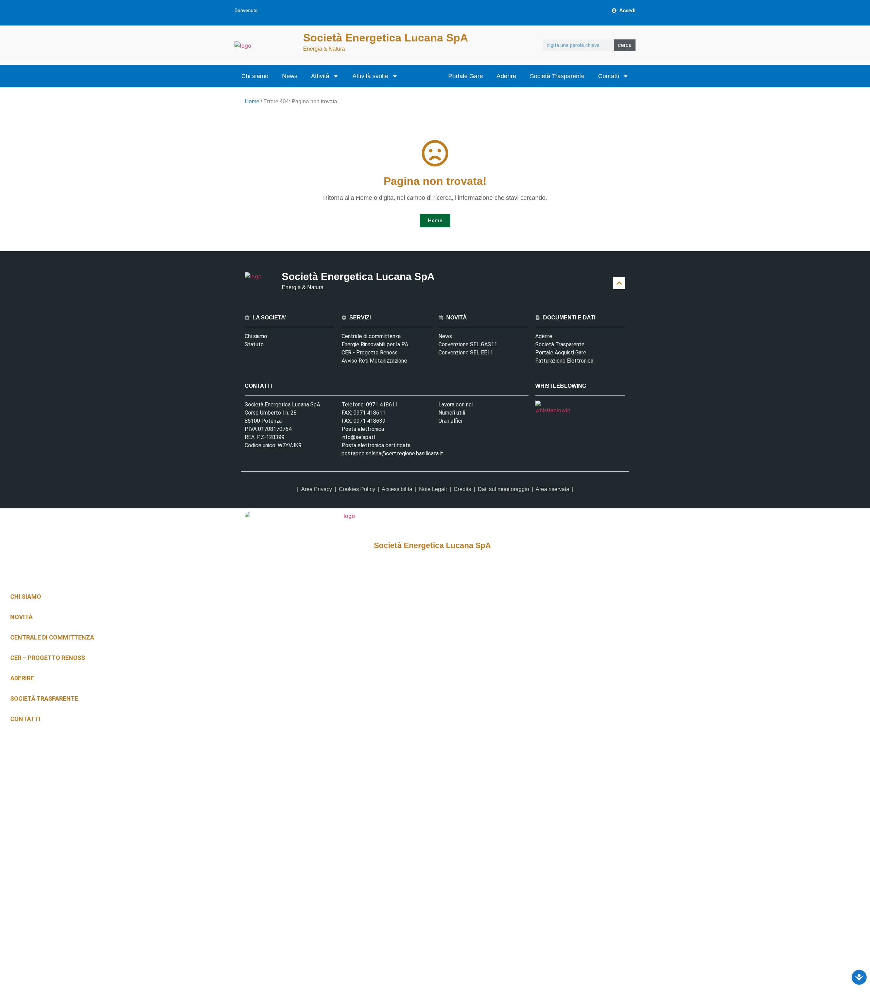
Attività (320, 76)
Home (252, 101)
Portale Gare (465, 76)
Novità (21, 617)
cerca (624, 45)
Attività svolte (370, 76)
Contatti (608, 76)
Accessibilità (397, 489)
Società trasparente (44, 698)
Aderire (506, 76)
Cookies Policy (357, 489)
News (289, 76)
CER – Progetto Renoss (47, 657)
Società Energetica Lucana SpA (385, 38)
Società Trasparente (557, 76)
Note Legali (433, 489)
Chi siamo (254, 76)
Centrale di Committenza (52, 637)
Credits (462, 489)
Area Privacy (316, 489)
